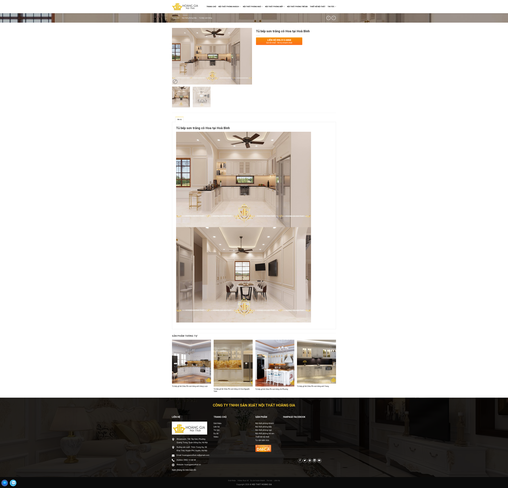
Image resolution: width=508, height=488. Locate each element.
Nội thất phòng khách (264, 423)
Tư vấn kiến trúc (262, 440)
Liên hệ (217, 427)
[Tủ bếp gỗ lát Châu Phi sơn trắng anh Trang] (316, 362)
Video (216, 437)
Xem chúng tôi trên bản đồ (184, 470)
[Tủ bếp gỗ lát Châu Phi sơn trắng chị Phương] (274, 363)
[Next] (247, 56)
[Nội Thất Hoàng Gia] (185, 6)
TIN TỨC (331, 7)
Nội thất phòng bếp (189, 18)
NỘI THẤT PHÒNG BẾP (274, 7)
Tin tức (217, 430)
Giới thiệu (217, 423)
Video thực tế (243, 481)
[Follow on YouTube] (319, 461)
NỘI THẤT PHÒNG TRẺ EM (297, 7)
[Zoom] (175, 81)
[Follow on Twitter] (305, 461)
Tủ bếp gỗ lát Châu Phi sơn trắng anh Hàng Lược (190, 386)
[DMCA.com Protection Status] (263, 448)
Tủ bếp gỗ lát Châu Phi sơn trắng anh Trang (313, 386)
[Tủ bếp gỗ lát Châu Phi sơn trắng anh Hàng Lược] (191, 362)
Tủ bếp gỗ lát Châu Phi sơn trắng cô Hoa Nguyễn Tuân (232, 390)
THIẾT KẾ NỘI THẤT (317, 7)
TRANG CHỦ (211, 7)
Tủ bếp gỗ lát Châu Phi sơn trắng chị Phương (271, 389)
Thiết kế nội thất (262, 437)
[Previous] (176, 56)
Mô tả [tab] (179, 119)
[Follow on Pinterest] (309, 461)
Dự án (216, 433)
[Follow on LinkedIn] (314, 461)
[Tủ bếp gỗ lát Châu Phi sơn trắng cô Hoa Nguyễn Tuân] (233, 363)
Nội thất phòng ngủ (263, 430)
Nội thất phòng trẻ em (264, 433)
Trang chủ (176, 18)
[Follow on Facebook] (300, 461)
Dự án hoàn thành (257, 481)
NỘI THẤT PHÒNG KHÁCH (228, 7)
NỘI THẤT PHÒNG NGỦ (252, 7)
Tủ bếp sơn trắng (205, 18)
